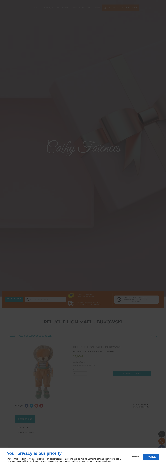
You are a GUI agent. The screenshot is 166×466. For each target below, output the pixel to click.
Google (98, 461)
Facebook (106, 461)
